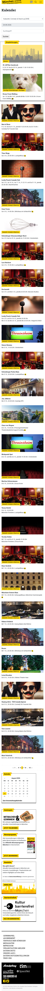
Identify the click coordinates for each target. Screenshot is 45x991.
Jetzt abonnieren (11, 856)
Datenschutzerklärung (15, 876)
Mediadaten (8, 943)
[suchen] (35, 1)
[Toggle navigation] (40, 2)
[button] (31, 1)
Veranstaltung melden (14, 948)
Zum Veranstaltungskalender (12, 800)
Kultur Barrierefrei (11, 919)
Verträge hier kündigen (14, 941)
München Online (12, 986)
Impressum (8, 946)
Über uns (7, 958)
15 (30, 768)
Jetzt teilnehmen (11, 828)
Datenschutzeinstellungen (16, 956)
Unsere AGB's (9, 953)
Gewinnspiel (9, 936)
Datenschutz (9, 951)
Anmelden (8, 885)
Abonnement (9, 938)
